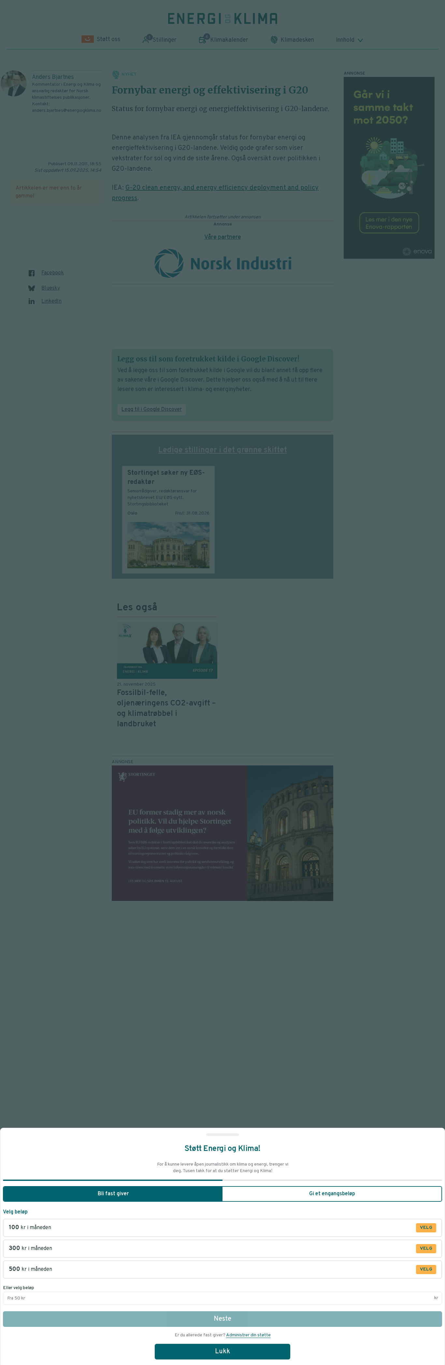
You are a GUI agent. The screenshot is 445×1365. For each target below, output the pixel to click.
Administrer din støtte (248, 1335)
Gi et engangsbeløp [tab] (332, 1194)
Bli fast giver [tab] (113, 1194)
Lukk (222, 1351)
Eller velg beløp (18, 1288)
